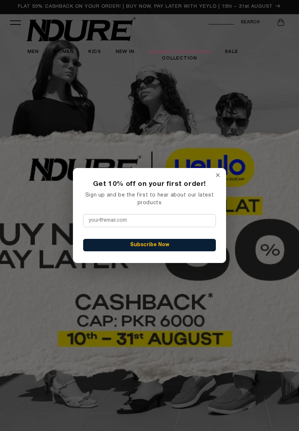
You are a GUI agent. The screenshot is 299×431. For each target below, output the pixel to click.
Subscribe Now (149, 245)
